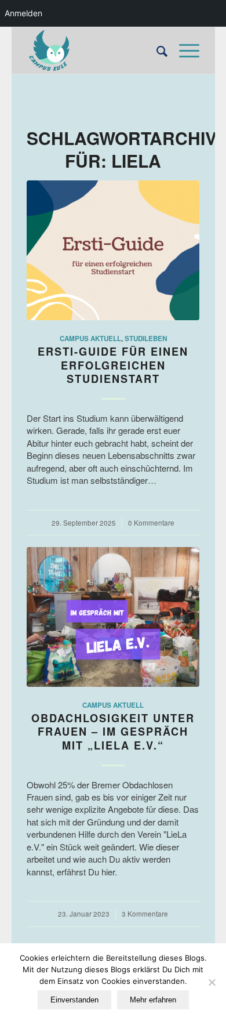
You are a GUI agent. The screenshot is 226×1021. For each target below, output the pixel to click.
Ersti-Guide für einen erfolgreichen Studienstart (113, 365)
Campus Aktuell (90, 338)
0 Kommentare (151, 522)
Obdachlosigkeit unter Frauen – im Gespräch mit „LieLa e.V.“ (113, 732)
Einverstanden (74, 999)
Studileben (146, 338)
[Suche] (156, 50)
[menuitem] (156, 50)
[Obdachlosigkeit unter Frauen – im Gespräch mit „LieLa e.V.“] (113, 617)
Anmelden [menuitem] (23, 13)
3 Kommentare (145, 913)
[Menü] (183, 50)
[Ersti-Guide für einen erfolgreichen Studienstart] (113, 250)
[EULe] (96, 50)
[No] (211, 982)
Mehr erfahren (153, 999)
